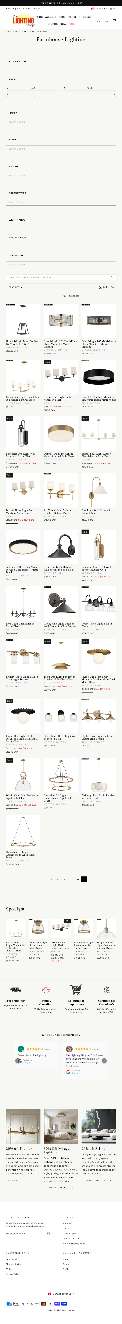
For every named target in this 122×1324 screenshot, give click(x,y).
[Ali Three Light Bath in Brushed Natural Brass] (61, 490)
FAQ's (8, 1269)
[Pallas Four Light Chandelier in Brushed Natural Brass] (23, 377)
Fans (62, 16)
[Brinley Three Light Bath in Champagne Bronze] (23, 656)
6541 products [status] (71, 295)
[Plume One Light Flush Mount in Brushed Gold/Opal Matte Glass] (99, 656)
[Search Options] (113, 277)
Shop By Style (28, 31)
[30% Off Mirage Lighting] (61, 1126)
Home (8, 31)
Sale (71, 23)
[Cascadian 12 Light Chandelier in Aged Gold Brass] (23, 832)
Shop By (85, 16)
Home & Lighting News (74, 1243)
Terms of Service (71, 1238)
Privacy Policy (13, 1274)
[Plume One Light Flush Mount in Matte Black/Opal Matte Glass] (23, 716)
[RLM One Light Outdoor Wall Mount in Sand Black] (61, 547)
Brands (52, 23)
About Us (67, 1223)
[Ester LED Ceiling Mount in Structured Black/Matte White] (99, 377)
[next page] (84, 879)
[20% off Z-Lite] (99, 1126)
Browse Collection (22, 1180)
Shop (65, 1259)
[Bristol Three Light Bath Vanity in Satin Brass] (23, 490)
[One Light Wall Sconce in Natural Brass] (99, 490)
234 (77, 879)
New (63, 23)
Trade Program (13, 8)
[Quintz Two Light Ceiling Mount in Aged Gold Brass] (61, 433)
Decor (72, 16)
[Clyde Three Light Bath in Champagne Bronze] (99, 716)
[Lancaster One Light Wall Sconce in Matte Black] (23, 433)
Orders (66, 1264)
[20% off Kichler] (23, 1126)
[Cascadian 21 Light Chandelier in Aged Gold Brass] (61, 775)
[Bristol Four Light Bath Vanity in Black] (61, 377)
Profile (66, 1269)
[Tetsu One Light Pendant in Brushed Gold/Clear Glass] (61, 656)
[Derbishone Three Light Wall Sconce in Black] (61, 716)
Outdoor (51, 16)
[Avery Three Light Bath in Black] (99, 603)
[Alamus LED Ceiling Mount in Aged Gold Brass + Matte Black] (23, 547)
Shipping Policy (13, 1264)
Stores (26, 8)
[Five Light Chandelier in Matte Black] (23, 603)
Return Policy (12, 1259)
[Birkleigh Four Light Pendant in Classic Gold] (99, 775)
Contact (37, 8)
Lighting (37, 16)
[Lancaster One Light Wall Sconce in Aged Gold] (99, 547)
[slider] (7, 95)
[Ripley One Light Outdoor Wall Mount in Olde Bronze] (61, 603)
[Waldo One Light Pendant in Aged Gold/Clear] (23, 775)
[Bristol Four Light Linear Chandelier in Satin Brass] (99, 433)
